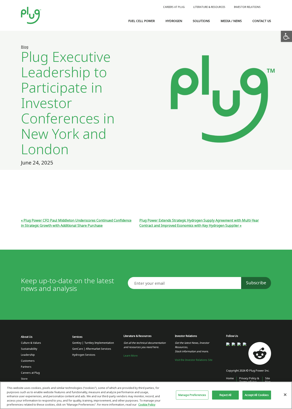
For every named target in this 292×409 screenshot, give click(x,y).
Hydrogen (173, 21)
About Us (26, 337)
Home (230, 378)
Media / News (231, 21)
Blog (24, 46)
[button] (286, 36)
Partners (26, 367)
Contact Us (261, 21)
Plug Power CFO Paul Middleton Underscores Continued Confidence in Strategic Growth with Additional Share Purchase (76, 223)
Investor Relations (247, 7)
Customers (28, 361)
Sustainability (29, 349)
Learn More (131, 356)
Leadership (28, 355)
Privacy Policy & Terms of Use (249, 380)
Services (77, 337)
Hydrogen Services (83, 355)
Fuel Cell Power (141, 21)
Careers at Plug (174, 7)
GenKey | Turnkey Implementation (93, 343)
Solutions (201, 21)
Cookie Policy (146, 405)
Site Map (268, 380)
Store (24, 379)
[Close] (285, 394)
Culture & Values (31, 343)
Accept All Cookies (256, 395)
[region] (146, 395)
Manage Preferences (192, 395)
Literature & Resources (209, 7)
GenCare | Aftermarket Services (91, 349)
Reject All (225, 395)
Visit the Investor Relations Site (193, 360)
